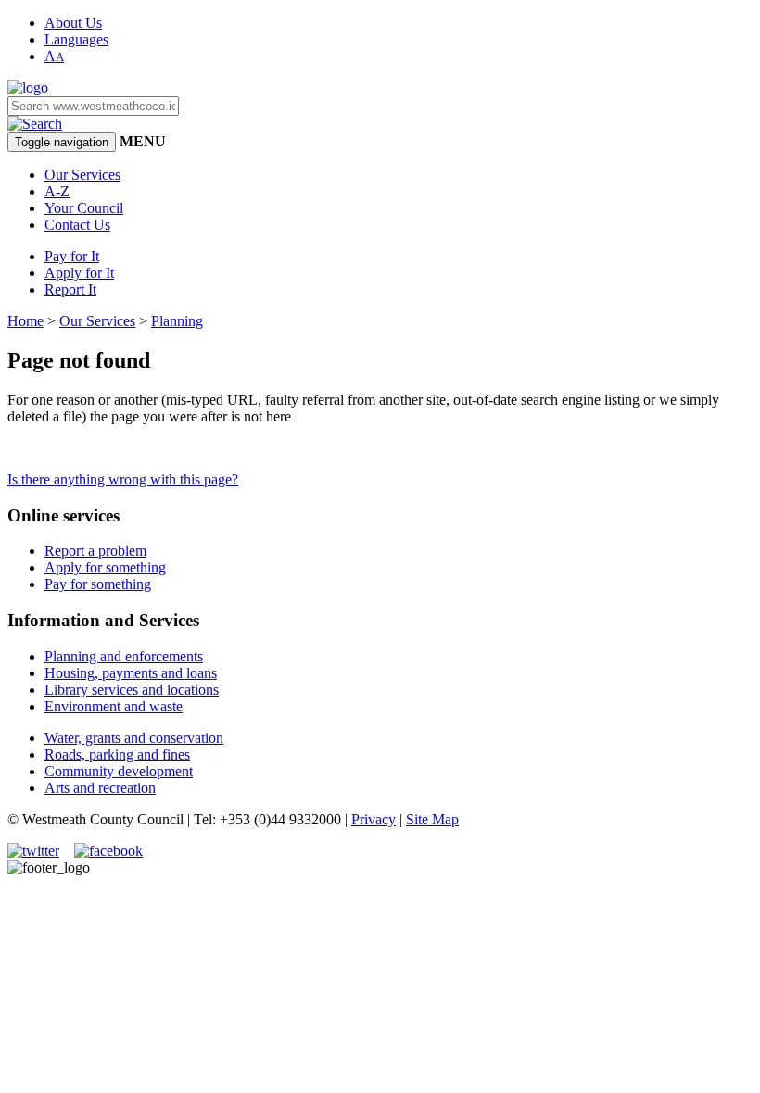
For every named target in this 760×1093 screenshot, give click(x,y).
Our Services (82, 174)
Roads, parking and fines (117, 754)
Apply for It (79, 273)
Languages (76, 39)
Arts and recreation (100, 788)
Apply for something (105, 567)
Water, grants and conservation (133, 738)
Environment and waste (113, 706)
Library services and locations (131, 689)
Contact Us (77, 224)
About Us (73, 23)
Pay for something (97, 584)
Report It (70, 289)
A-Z (57, 191)
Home (25, 321)
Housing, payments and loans (130, 673)
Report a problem (95, 551)
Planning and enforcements (123, 656)
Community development (118, 771)
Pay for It (71, 256)
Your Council (83, 208)
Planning (177, 321)
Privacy (373, 819)
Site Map (432, 819)
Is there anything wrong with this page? (122, 479)
